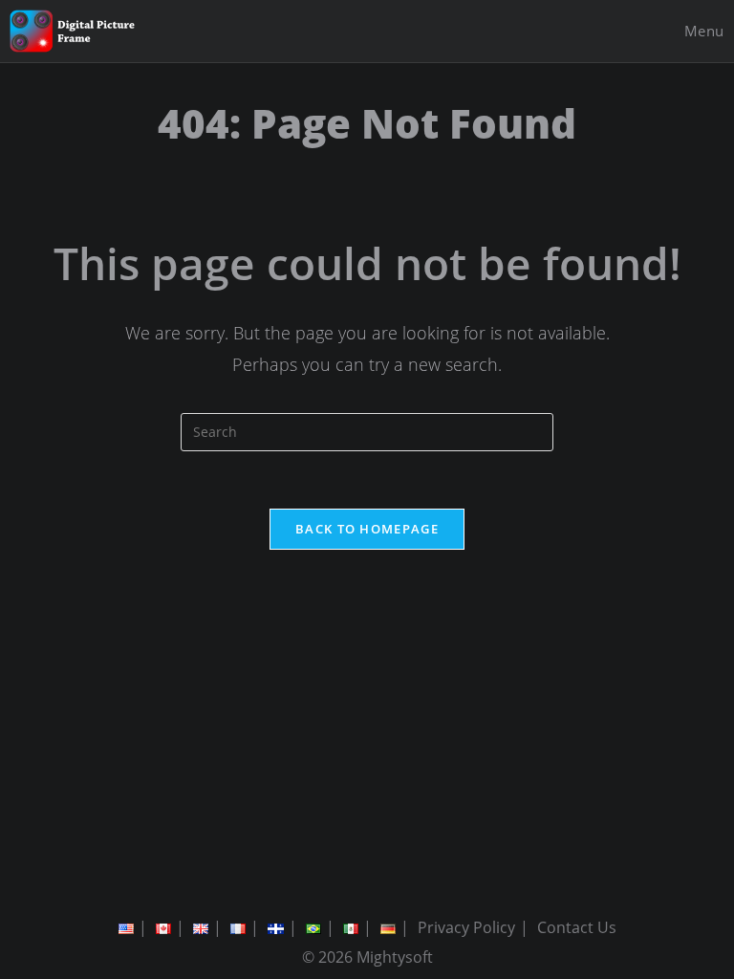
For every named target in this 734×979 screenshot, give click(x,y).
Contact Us (576, 927)
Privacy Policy (466, 927)
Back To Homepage (367, 528)
